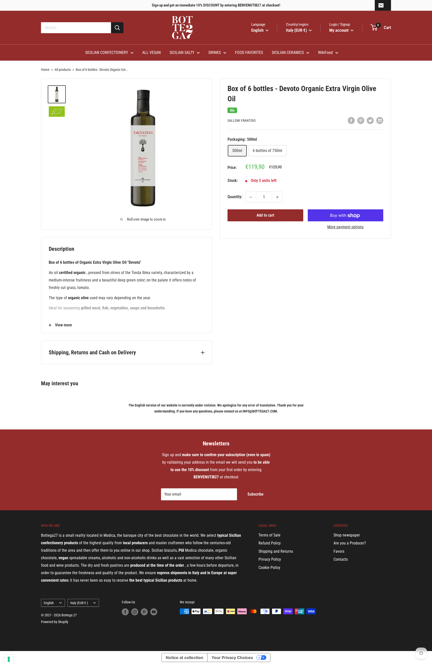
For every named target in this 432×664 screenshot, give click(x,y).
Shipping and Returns (275, 551)
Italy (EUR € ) (79, 603)
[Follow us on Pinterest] (144, 611)
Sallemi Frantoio (242, 121)
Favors (339, 551)
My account (339, 30)
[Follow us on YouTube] (153, 611)
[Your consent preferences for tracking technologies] (9, 659)
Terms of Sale (269, 535)
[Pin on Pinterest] (360, 120)
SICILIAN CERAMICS (288, 52)
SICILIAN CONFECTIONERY (106, 52)
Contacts (341, 559)
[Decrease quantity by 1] (251, 197)
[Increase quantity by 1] (277, 197)
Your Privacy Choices (232, 657)
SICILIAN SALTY (182, 52)
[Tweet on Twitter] (370, 120)
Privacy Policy (269, 559)
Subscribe (256, 494)
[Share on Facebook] (351, 120)
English (49, 603)
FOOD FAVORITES (249, 52)
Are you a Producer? (350, 543)
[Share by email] (379, 120)
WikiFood (325, 52)
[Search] (117, 27)
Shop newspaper (347, 535)
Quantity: (235, 197)
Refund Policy (269, 543)
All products (62, 70)
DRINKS (214, 52)
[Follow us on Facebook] (125, 611)
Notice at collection (184, 657)
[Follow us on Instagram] (134, 611)
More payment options (345, 227)
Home (45, 70)
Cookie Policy (269, 567)
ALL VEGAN (151, 52)
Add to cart (265, 215)
